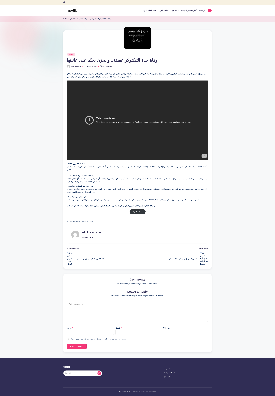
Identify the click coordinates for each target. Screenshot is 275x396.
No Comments (107, 66)
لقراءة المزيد (137, 211)
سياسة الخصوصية (170, 373)
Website (166, 328)
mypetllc (71, 10)
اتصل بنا (167, 369)
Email (118, 328)
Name (70, 328)
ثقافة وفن (71, 54)
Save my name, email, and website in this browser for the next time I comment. (98, 339)
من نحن (167, 376)
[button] (87, 237)
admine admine (91, 232)
